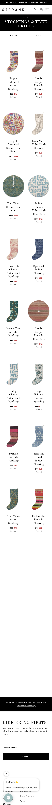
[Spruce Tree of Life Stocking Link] (13, 311)
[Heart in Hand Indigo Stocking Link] (38, 436)
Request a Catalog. (26, 705)
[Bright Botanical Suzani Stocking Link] (13, 61)
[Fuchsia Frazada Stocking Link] (13, 436)
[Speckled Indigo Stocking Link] (38, 248)
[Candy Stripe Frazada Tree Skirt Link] (38, 311)
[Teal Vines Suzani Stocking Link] (13, 498)
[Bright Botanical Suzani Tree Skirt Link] (13, 123)
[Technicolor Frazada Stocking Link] (38, 498)
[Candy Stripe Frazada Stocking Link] (38, 61)
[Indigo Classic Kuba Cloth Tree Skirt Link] (38, 186)
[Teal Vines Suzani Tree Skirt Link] (13, 186)
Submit (26, 756)
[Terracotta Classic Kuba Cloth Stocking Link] (13, 248)
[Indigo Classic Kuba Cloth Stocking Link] (13, 373)
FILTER (13, 35)
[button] (47, 9)
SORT (38, 35)
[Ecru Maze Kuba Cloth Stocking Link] (38, 123)
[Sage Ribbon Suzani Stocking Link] (38, 373)
